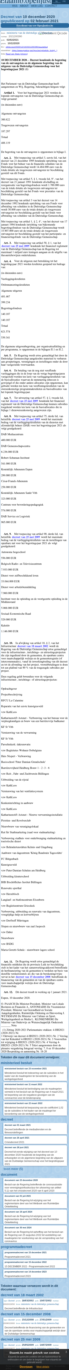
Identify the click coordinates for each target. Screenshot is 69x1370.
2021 (54, 21)
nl (56, 1)
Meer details (42, 1366)
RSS (14, 5)
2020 (51, 17)
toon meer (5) (13, 1169)
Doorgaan (26, 1366)
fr (64, 1)
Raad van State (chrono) (17, 54)
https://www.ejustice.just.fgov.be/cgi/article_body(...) (34, 50)
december (37, 17)
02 (32, 21)
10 (25, 17)
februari (42, 21)
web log (37, 5)
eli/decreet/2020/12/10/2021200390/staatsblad (27, 47)
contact (51, 5)
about (24, 5)
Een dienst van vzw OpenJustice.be (34, 25)
